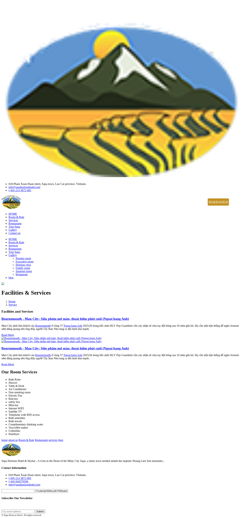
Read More (7, 334)
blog (11, 277)
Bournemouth (43, 325)
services (53, 440)
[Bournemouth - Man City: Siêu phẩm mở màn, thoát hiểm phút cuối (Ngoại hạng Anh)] (51, 338)
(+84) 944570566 (18, 481)
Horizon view (23, 264)
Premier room (23, 258)
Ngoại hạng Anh (73, 325)
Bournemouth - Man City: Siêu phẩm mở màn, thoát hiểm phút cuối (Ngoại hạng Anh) (65, 319)
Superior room (24, 271)
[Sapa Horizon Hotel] (121, 175)
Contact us (14, 233)
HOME (13, 213)
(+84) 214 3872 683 (20, 190)
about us (13, 440)
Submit (40, 511)
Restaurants (15, 223)
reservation (218, 201)
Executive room (24, 261)
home (4, 440)
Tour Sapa (14, 226)
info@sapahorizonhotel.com (24, 187)
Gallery (13, 229)
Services (13, 220)
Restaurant (22, 274)
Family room (23, 268)
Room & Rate (16, 217)
